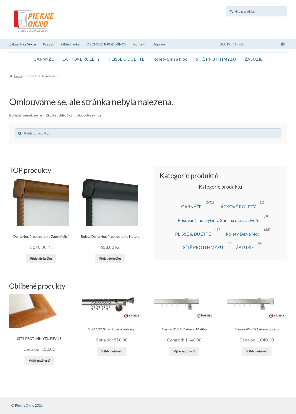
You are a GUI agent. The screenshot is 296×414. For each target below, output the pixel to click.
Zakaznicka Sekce (22, 44)
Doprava (159, 44)
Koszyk (48, 44)
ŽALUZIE (254, 58)
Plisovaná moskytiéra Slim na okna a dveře (218, 220)
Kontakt (139, 44)
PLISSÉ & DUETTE (127, 58)
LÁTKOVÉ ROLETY (81, 58)
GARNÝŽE (43, 58)
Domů (18, 76)
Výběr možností (39, 360)
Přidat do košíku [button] (41, 258)
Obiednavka (70, 44)
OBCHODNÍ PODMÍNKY (106, 44)
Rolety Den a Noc (170, 58)
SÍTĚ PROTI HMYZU (216, 58)
